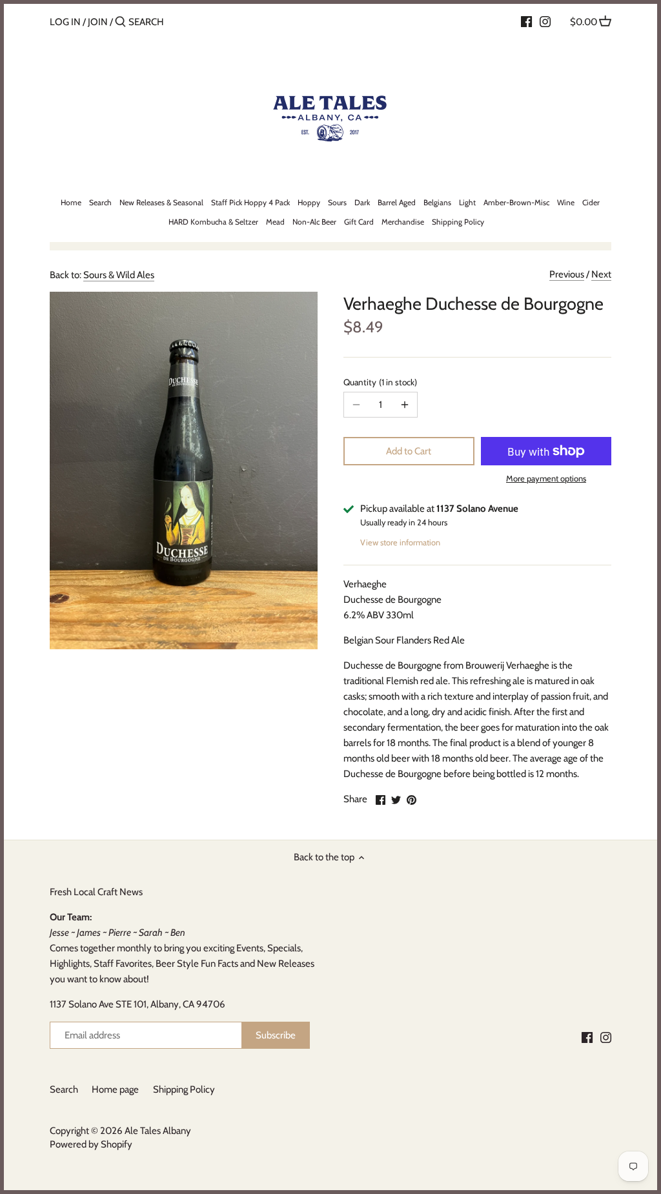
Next (601, 274)
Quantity (378, 382)
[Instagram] (545, 21)
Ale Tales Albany (158, 1131)
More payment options (546, 478)
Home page (115, 1089)
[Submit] (120, 22)
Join (98, 22)
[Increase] (404, 404)
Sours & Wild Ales (118, 275)
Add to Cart (408, 451)
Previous (566, 274)
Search (64, 1089)
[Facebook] (526, 21)
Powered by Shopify (91, 1144)
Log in (65, 22)
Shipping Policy (184, 1089)
